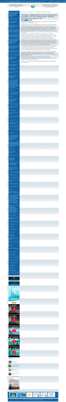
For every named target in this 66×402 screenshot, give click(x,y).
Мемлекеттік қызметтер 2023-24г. (14, 113)
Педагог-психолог (12, 251)
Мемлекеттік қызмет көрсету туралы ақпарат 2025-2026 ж (14, 26)
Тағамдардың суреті (13, 174)
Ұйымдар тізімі (14, 284)
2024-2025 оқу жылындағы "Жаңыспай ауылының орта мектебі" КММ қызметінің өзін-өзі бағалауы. (14, 41)
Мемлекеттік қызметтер (26, 1)
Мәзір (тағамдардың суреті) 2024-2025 (13, 65)
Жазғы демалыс (12, 265)
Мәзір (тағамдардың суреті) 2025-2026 (13, 22)
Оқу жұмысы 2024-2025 (13, 61)
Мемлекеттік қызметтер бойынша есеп (14, 218)
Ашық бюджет (12, 267)
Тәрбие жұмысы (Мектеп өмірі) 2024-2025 (14, 69)
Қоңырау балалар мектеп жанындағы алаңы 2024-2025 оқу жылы (14, 47)
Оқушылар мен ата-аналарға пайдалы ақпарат (13, 58)
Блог (42, 1)
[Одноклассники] (23, 20)
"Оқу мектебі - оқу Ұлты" (14, 54)
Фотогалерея (34, 1)
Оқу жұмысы (11, 231)
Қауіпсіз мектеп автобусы (14, 241)
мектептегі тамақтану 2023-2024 (13, 107)
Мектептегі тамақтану (13, 259)
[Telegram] (31, 20)
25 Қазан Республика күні (14, 172)
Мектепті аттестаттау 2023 (14, 129)
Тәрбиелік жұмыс (12, 254)
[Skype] (30, 20)
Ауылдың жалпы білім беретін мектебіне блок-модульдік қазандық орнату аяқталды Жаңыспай (13, 137)
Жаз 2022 (10, 188)
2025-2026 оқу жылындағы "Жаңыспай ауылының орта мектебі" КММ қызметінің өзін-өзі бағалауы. (14, 14)
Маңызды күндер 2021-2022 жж (13, 239)
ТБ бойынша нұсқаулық (14, 103)
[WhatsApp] (29, 20)
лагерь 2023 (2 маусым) (13, 126)
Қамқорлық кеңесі (12, 270)
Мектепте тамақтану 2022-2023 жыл (14, 180)
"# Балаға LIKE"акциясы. (13, 177)
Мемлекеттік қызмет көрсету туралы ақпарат (14, 51)
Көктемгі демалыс (12, 215)
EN (54, 1)
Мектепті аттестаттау (13, 186)
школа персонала (12, 110)
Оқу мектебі (11, 226)
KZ (52, 1)
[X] (26, 20)
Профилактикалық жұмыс (14, 248)
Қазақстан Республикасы (14, 273)
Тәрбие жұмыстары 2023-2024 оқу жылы (14, 123)
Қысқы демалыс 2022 (13, 224)
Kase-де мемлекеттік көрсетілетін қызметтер (14, 192)
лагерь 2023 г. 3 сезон (13, 120)
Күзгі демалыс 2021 (13, 229)
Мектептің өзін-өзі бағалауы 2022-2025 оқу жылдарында (13, 76)
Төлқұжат (11, 96)
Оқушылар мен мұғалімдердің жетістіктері (12, 158)
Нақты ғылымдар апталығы (12, 152)
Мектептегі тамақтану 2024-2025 (13, 72)
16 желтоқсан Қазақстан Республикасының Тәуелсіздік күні (14, 163)
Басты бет (23, 11)
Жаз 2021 (10, 245)
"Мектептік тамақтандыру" (12, 235)
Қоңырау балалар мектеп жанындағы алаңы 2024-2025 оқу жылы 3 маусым (14, 30)
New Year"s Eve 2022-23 (13, 155)
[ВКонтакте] (21, 20)
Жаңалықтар (11, 1)
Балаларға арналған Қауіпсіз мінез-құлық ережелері (13, 168)
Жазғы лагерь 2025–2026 (13, 18)
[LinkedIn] (27, 20)
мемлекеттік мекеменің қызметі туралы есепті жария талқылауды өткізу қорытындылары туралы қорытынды (14, 144)
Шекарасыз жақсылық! (13, 183)
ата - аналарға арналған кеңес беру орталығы (14, 93)
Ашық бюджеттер (17, 1)
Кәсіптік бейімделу (13, 262)
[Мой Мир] (24, 20)
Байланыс (39, 1)
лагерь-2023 (11, 132)
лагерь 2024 (11, 90)
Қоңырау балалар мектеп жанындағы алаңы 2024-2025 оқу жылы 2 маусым (14, 35)
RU (53, 1)
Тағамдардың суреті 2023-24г (14, 117)
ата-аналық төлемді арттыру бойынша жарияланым (13, 100)
